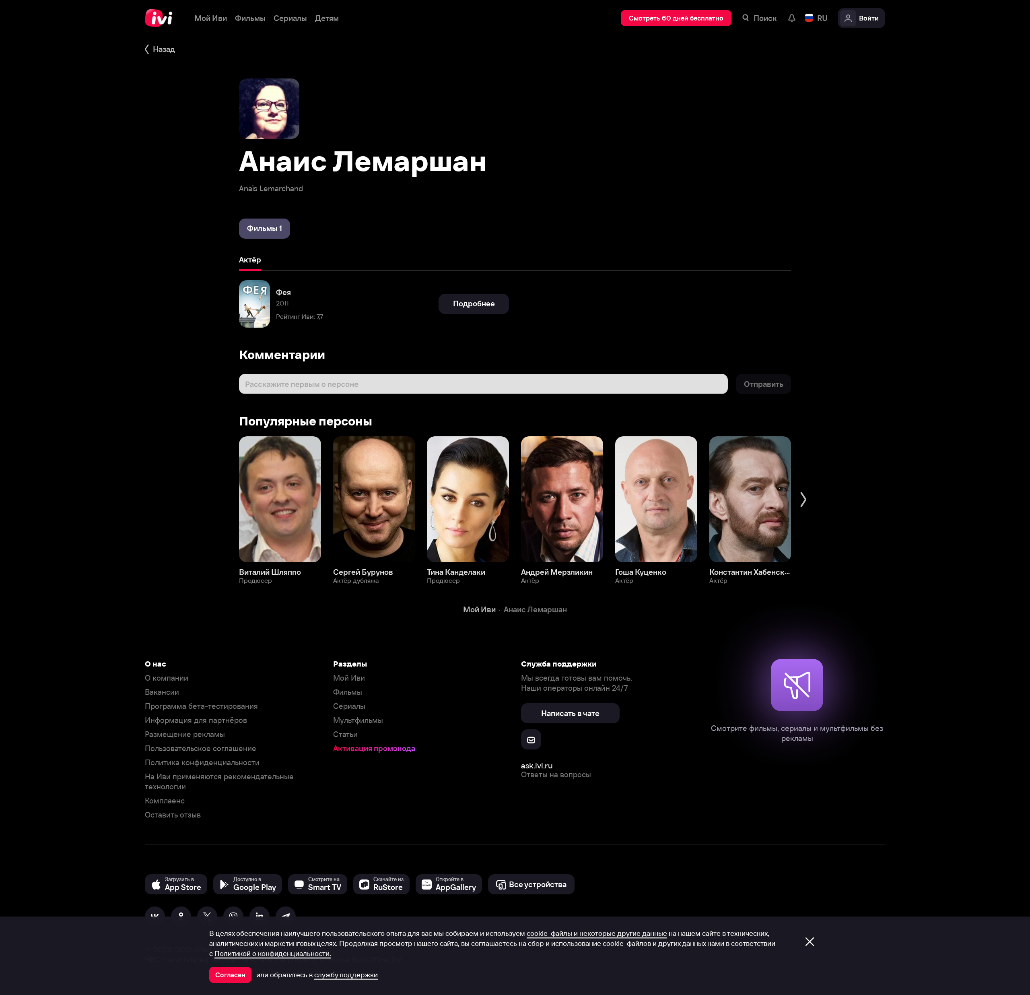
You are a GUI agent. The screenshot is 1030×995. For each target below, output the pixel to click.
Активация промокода (374, 748)
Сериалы (349, 706)
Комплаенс (165, 801)
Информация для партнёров (196, 720)
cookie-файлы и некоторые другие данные (597, 933)
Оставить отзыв (173, 815)
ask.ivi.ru (537, 765)
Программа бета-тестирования (201, 706)
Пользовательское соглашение (200, 748)
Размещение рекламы (185, 734)
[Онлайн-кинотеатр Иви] (161, 18)
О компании (166, 678)
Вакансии (162, 692)
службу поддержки (346, 975)
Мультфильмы (358, 720)
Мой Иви (349, 678)
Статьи (345, 734)
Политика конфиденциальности (202, 762)
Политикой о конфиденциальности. (272, 954)
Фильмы (347, 692)
